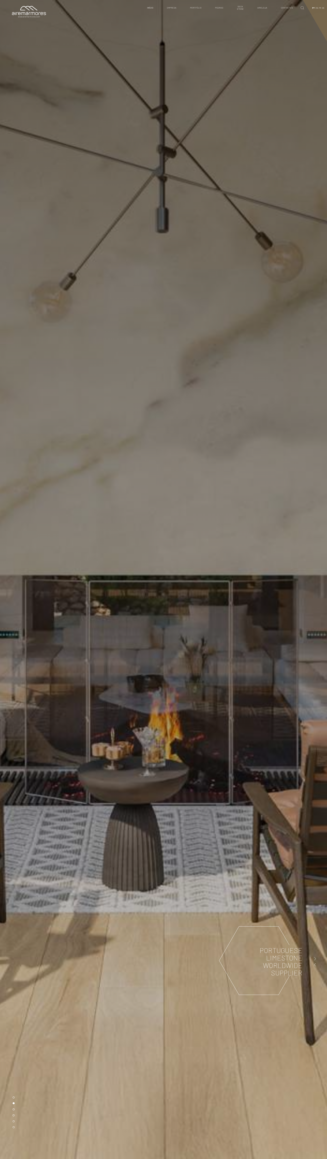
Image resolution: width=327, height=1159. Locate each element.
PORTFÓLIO (196, 7)
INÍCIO (150, 7)
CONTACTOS (287, 7)
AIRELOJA (262, 7)
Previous (315, 964)
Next (315, 958)
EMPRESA (171, 7)
